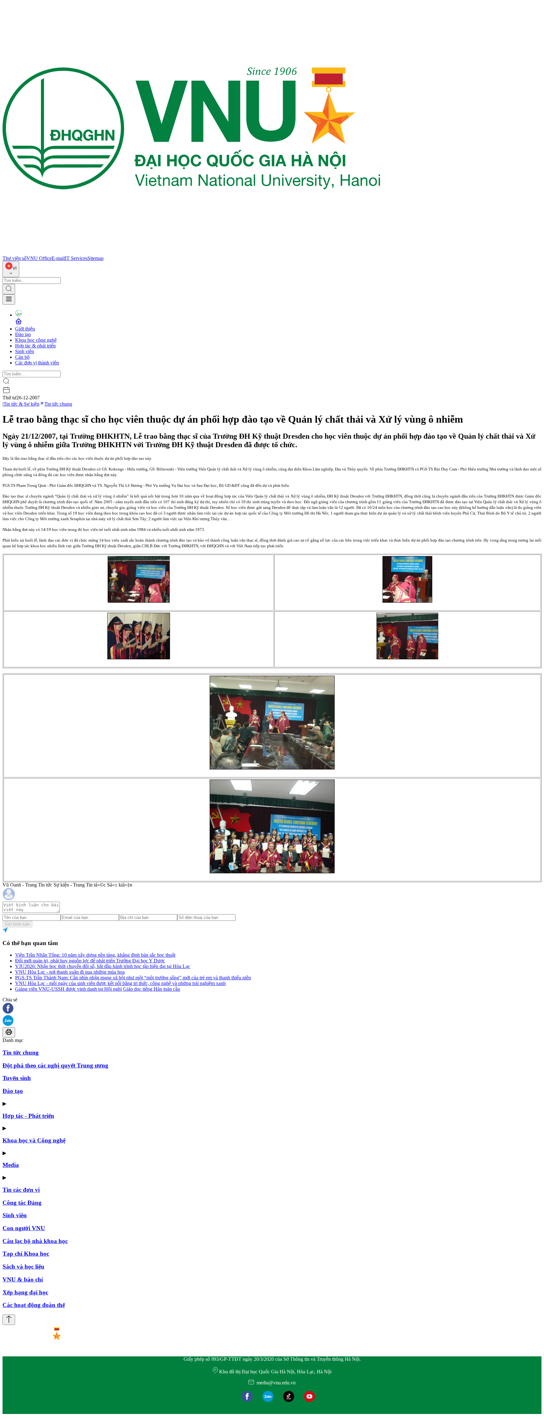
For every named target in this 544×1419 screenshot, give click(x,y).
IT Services (76, 258)
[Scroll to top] (9, 1320)
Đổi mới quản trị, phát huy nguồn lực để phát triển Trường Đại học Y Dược (90, 960)
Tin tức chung (58, 404)
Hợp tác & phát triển (35, 345)
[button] (272, 1009)
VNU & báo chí (23, 1279)
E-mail (58, 258)
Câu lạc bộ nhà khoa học (35, 1241)
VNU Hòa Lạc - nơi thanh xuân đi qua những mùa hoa (70, 972)
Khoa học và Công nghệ (34, 1140)
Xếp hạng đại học (25, 1292)
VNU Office (39, 258)
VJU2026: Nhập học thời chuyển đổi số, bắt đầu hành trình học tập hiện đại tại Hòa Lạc (102, 966)
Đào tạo (23, 334)
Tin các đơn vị (21, 1189)
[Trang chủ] (191, 252)
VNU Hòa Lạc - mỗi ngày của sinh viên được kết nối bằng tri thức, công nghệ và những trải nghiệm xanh (120, 983)
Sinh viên (24, 351)
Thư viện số (14, 258)
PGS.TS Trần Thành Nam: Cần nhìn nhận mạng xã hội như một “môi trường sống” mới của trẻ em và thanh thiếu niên (133, 977)
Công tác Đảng (22, 1202)
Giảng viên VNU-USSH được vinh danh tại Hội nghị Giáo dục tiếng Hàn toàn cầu (97, 989)
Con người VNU (24, 1228)
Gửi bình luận (17, 924)
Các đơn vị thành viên (37, 362)
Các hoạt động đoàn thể (34, 1305)
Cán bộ (22, 357)
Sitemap (96, 258)
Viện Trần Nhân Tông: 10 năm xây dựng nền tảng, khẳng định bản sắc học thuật (95, 955)
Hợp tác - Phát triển (28, 1115)
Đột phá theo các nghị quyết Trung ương (55, 1065)
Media (11, 1165)
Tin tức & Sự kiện (21, 404)
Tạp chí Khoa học (26, 1253)
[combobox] (11, 269)
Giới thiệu (25, 328)
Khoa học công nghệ (36, 340)
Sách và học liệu (23, 1266)
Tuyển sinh (17, 1078)
